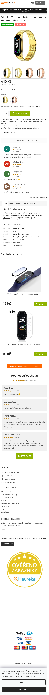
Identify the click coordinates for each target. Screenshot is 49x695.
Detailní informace (7, 132)
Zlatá (30, 237)
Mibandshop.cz (10, 479)
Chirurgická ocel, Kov (21, 234)
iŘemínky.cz (30, 664)
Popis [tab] (5, 203)
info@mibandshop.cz (12, 472)
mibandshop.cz (10, 482)
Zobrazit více (24, 456)
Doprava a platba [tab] (14, 203)
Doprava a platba (7, 497)
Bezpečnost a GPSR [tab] (28, 203)
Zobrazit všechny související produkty (24, 366)
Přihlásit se (8, 544)
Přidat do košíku (21, 113)
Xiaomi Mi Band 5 (19, 229)
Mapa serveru (5, 506)
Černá (15, 237)
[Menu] (40, 3)
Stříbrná (36, 237)
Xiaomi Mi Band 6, (35, 119)
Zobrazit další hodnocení (38, 197)
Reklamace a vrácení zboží (10, 503)
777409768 (8, 476)
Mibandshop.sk (20, 664)
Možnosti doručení (34, 107)
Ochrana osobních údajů (9, 495)
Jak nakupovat (6, 512)
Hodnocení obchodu (24, 375)
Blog (2, 509)
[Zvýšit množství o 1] (9, 112)
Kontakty (4, 500)
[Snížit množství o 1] (9, 114)
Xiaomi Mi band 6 (16, 215)
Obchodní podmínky (8, 492)
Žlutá (20, 237)
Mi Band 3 (6, 218)
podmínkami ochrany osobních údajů (33, 538)
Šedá (25, 237)
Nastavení (23, 682)
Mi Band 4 (39, 215)
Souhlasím (23, 689)
